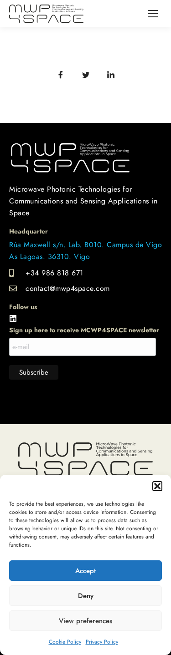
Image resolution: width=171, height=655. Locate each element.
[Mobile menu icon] (153, 14)
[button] (157, 486)
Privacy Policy (102, 642)
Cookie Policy (65, 642)
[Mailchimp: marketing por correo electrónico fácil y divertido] (86, 400)
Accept (85, 571)
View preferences (85, 621)
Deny (85, 596)
